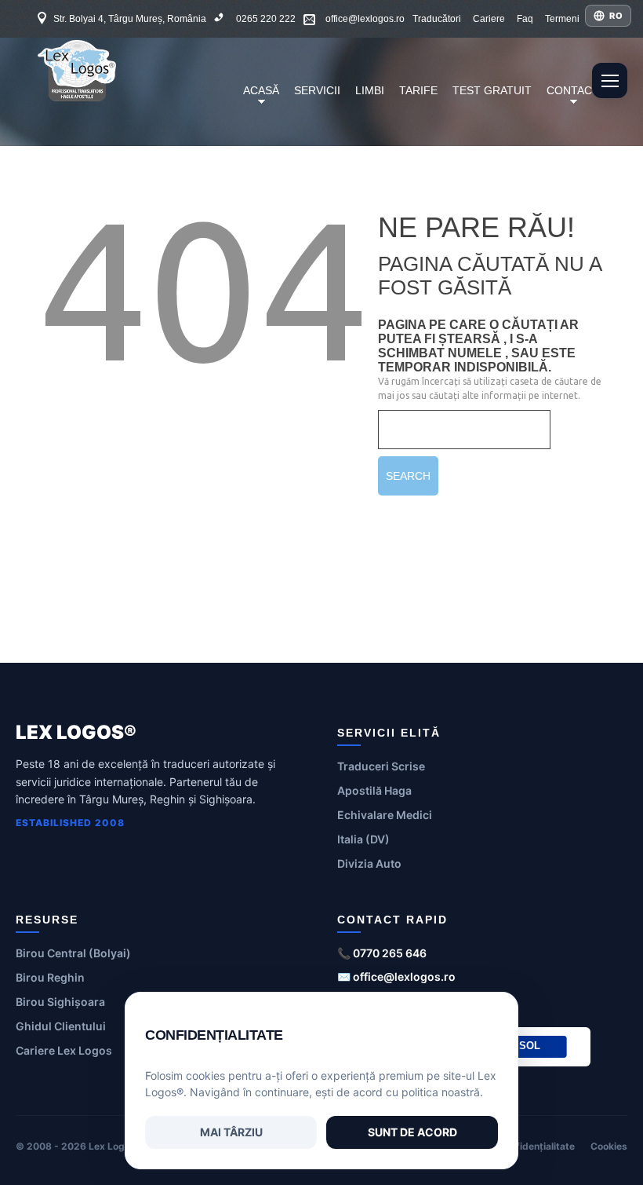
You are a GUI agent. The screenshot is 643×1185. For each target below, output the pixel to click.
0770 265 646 (390, 953)
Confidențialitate (536, 1146)
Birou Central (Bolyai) (73, 953)
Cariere (489, 18)
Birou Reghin (50, 977)
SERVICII (317, 90)
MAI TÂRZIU (231, 1132)
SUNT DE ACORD (412, 1132)
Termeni (562, 18)
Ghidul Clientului (61, 1026)
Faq (525, 18)
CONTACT (569, 99)
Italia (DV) (363, 839)
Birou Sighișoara (60, 1001)
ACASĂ (258, 99)
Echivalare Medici (384, 814)
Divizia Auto (369, 863)
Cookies (608, 1146)
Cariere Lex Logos (64, 1050)
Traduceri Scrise (381, 766)
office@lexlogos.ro (365, 18)
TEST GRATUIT (492, 90)
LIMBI (369, 90)
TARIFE (418, 90)
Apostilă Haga (374, 790)
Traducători (436, 18)
